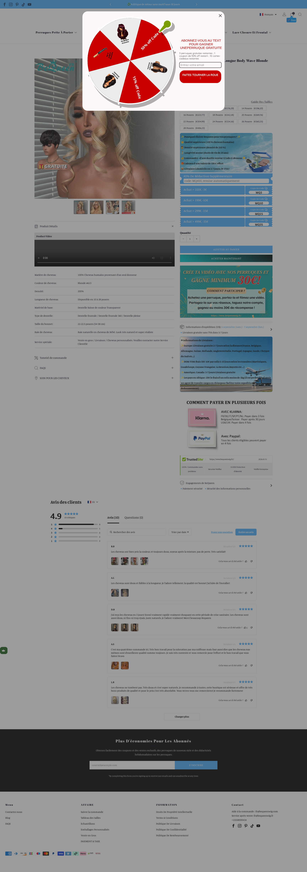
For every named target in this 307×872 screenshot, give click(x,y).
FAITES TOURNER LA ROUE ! (200, 76)
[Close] (220, 15)
